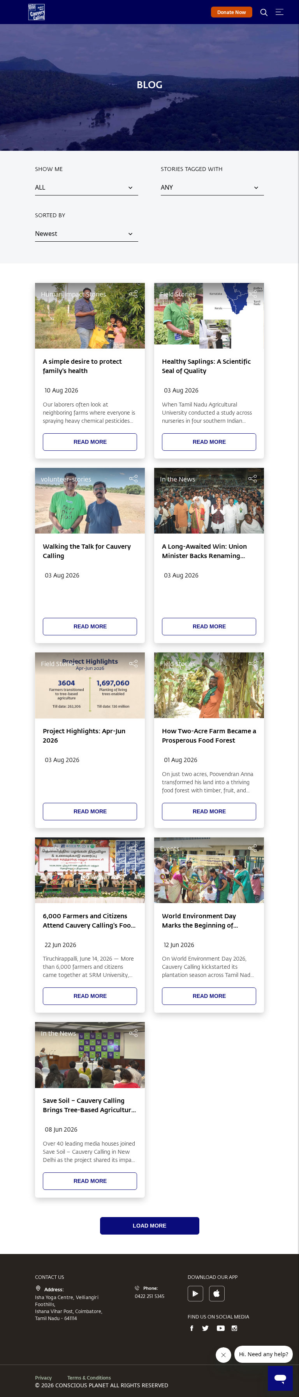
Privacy (43, 1377)
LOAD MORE (149, 1226)
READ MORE (90, 442)
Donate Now (231, 12)
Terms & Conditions (89, 1377)
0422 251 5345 (150, 1296)
